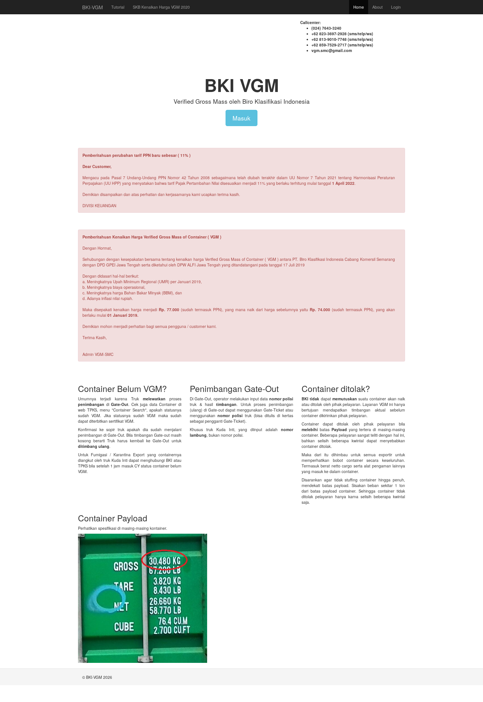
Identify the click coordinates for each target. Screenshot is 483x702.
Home (358, 7)
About (377, 7)
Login (396, 7)
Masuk (241, 118)
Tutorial (117, 7)
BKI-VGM (92, 7)
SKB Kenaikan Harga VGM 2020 (161, 7)
